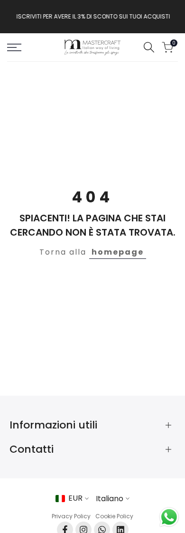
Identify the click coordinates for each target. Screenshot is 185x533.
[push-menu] (14, 47)
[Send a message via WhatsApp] (169, 517)
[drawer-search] (149, 47)
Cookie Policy (114, 516)
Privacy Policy (71, 516)
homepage (118, 252)
